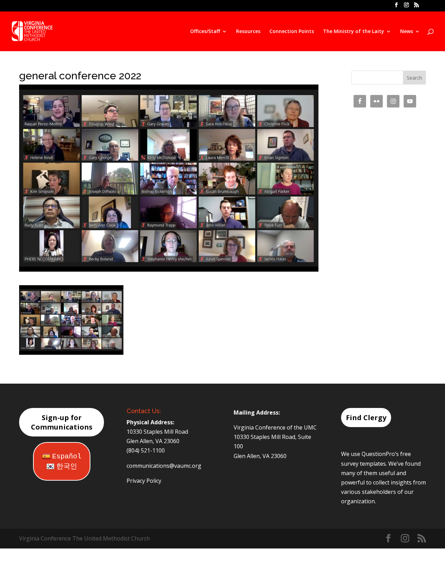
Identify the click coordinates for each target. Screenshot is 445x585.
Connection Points (291, 31)
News (406, 31)
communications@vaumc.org (164, 466)
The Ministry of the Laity (353, 31)
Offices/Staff (205, 31)
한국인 (66, 467)
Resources (248, 31)
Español (66, 456)
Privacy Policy (144, 480)
